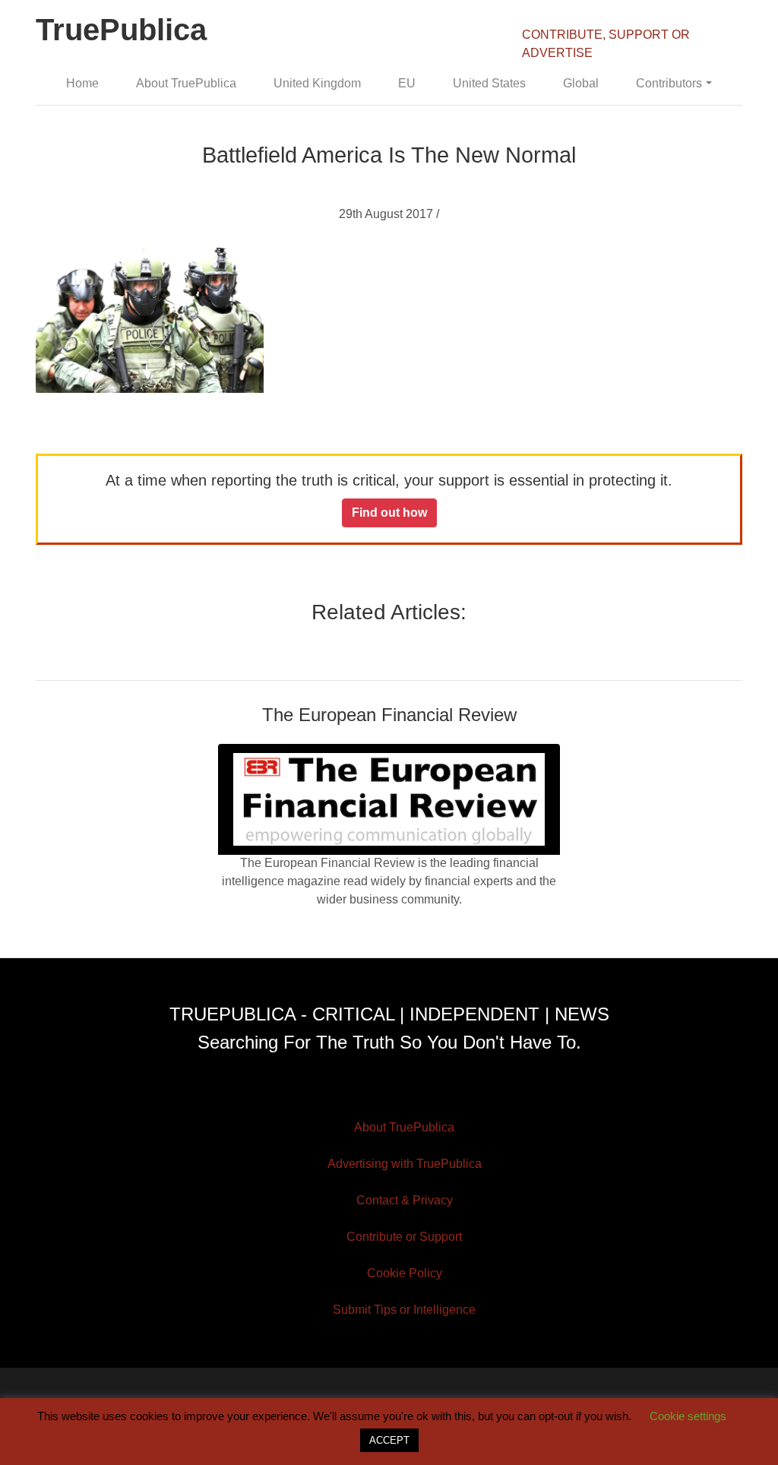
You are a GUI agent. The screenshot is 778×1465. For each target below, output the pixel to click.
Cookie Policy (404, 1273)
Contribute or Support (404, 1236)
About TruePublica (186, 83)
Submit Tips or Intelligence (404, 1309)
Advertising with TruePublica (404, 1163)
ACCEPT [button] (389, 1440)
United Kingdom (317, 83)
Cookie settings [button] (688, 1416)
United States (489, 83)
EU (407, 83)
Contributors (669, 83)
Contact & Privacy (404, 1200)
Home (82, 83)
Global (581, 83)
